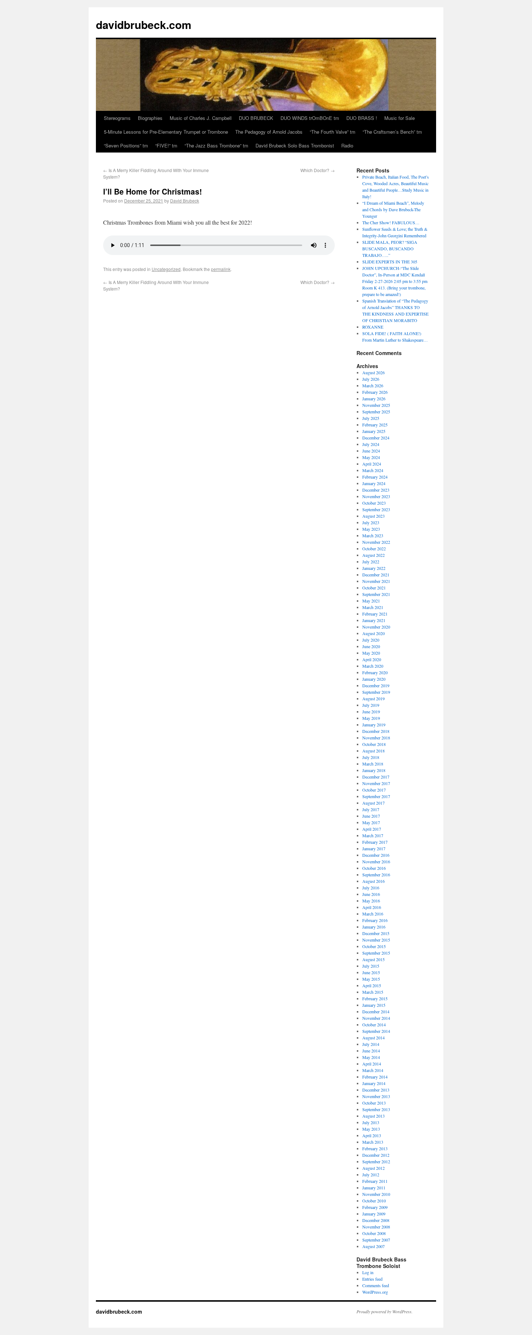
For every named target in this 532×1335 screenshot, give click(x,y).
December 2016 (375, 855)
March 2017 (372, 835)
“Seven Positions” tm (126, 145)
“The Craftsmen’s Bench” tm (392, 131)
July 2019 (370, 705)
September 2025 (376, 411)
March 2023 (372, 535)
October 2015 (374, 946)
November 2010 (376, 1194)
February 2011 (375, 1181)
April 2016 (371, 907)
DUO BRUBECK (256, 117)
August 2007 (373, 1246)
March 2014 (372, 1070)
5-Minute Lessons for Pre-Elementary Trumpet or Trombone (166, 131)
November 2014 (376, 1018)
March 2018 (372, 764)
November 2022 (376, 542)
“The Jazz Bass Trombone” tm (216, 145)
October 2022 (374, 548)
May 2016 (371, 901)
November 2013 (376, 1096)
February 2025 (375, 424)
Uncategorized (166, 269)
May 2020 (371, 653)
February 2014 (375, 1077)
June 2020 (371, 646)
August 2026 (373, 372)
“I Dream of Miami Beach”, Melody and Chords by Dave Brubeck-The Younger (393, 209)
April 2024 (371, 464)
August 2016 (373, 881)
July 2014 (370, 1044)
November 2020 (376, 627)
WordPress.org (375, 1292)
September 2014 (376, 1031)
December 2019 (375, 685)
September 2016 (376, 874)
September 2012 (376, 1161)
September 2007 (376, 1240)
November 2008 (376, 1227)
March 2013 (372, 1142)
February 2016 (375, 920)
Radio (347, 145)
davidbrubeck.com (143, 24)
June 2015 (371, 972)
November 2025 (376, 405)
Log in (367, 1272)
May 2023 (371, 529)
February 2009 (375, 1207)
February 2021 (375, 614)
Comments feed (375, 1285)
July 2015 (370, 966)
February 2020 (375, 672)
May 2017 (371, 822)
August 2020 (373, 633)
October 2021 (374, 588)
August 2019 (373, 698)
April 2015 (371, 985)
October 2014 (374, 1024)
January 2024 (373, 483)
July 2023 (370, 522)
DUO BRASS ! (361, 117)
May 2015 (371, 979)
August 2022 (373, 555)
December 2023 (375, 490)
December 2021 (375, 574)
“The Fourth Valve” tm (332, 131)
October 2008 (374, 1233)
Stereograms (117, 117)
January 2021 (373, 620)
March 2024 (372, 470)
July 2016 (370, 887)
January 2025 (373, 431)
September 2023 (376, 509)
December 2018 (375, 731)
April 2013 (371, 1135)
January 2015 (373, 1005)
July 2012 (370, 1174)
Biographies (150, 117)
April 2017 (371, 829)
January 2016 (373, 927)
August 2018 (373, 751)
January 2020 (373, 679)
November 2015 (376, 940)
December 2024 (375, 438)
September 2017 (376, 796)
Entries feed (372, 1279)
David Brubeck (184, 200)
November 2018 (376, 737)
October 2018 (374, 744)
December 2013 (375, 1090)
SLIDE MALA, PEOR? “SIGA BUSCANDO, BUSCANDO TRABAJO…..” (389, 248)
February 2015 (375, 998)
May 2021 (371, 601)
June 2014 (371, 1051)
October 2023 (374, 503)
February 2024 (375, 477)
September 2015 (376, 953)
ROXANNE (372, 327)
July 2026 (370, 379)
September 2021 (376, 594)
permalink (221, 269)
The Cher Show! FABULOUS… (390, 222)
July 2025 (370, 418)
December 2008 (375, 1220)
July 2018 (370, 757)
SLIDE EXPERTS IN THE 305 (389, 261)
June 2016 (371, 894)
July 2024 (370, 444)
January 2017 (373, 848)
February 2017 (375, 842)
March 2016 (372, 914)
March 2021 (372, 607)
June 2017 (371, 816)
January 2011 (373, 1187)
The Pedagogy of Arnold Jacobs (269, 131)
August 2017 (373, 803)
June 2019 (371, 711)
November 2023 (376, 496)
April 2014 (371, 1064)
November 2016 (376, 861)
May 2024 (371, 457)
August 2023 (373, 516)
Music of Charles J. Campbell (201, 117)
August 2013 (373, 1116)
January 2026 (373, 398)
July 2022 (370, 561)
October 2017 (374, 790)
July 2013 (370, 1122)
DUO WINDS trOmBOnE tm (309, 117)
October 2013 (374, 1103)
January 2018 (373, 770)
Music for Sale (399, 117)
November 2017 (376, 783)
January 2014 (373, 1083)
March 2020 (372, 666)
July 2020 (370, 640)
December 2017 (375, 777)
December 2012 (375, 1155)
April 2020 (371, 659)
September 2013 (376, 1109)
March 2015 (372, 992)
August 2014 (373, 1037)
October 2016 (374, 868)
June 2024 (371, 451)
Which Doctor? (317, 170)
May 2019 (371, 718)
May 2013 (371, 1129)
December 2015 (375, 933)
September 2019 (376, 692)
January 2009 (373, 1214)
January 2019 (373, 724)
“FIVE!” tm (166, 145)
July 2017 (370, 809)
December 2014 (375, 1011)
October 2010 (374, 1200)
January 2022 (373, 568)
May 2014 (371, 1057)
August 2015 (373, 959)
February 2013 (375, 1148)
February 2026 (375, 392)
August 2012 (373, 1168)
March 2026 (372, 385)
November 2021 (376, 581)
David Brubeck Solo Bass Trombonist (295, 145)
